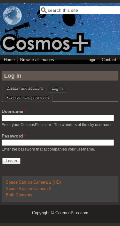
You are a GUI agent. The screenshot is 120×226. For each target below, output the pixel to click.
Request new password (27, 97)
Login (91, 59)
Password (14, 135)
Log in (59, 88)
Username (14, 111)
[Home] (12, 23)
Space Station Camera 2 (28, 189)
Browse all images (37, 59)
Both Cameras (19, 195)
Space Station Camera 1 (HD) (33, 182)
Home (9, 59)
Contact (109, 59)
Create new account (24, 88)
